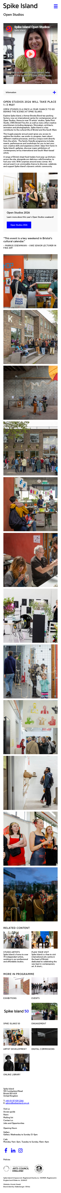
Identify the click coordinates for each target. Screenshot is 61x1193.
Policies (7, 1159)
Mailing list (9, 1117)
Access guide (10, 1112)
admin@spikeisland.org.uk (17, 1103)
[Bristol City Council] (39, 1168)
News (6, 1114)
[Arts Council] (16, 1168)
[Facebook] (5, 1150)
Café (5, 1139)
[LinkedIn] (13, 1150)
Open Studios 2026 (19, 225)
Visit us (7, 1109)
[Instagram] (20, 1150)
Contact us (9, 1120)
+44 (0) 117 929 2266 (14, 1101)
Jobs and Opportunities (14, 1123)
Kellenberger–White (22, 1187)
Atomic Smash (15, 1184)
